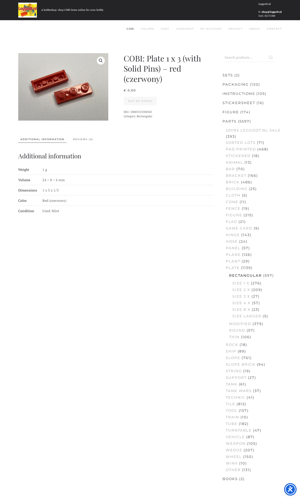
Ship (231, 351)
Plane (233, 255)
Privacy (236, 28)
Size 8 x (241, 309)
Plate (233, 268)
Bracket (236, 176)
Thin (234, 337)
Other (233, 470)
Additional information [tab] (42, 139)
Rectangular (144, 116)
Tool (231, 411)
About (254, 28)
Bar (230, 169)
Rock (232, 345)
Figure (230, 112)
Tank (231, 384)
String (234, 371)
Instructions (238, 94)
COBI (130, 28)
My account (211, 28)
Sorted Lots (241, 143)
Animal (234, 162)
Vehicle (235, 437)
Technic (235, 397)
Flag (231, 222)
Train (232, 417)
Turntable (239, 430)
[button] (101, 61)
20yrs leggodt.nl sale (253, 130)
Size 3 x (241, 296)
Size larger (246, 316)
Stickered (238, 156)
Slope (233, 358)
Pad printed (241, 149)
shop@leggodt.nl (272, 11)
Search (270, 57)
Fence (233, 208)
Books (230, 479)
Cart (165, 28)
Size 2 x (241, 290)
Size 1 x (240, 283)
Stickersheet (238, 103)
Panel (233, 248)
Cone (232, 202)
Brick (233, 182)
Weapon (236, 443)
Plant (233, 261)
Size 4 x (241, 303)
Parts (229, 121)
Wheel (234, 457)
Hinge (233, 235)
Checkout (185, 28)
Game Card (239, 228)
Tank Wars (239, 391)
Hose (232, 241)
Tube (231, 424)
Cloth (233, 195)
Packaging (235, 84)
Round (237, 330)
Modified (240, 324)
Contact (274, 28)
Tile (230, 404)
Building (237, 189)
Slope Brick (240, 364)
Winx (232, 463)
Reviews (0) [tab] (83, 139)
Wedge (234, 450)
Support (236, 378)
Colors (147, 28)
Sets (227, 75)
